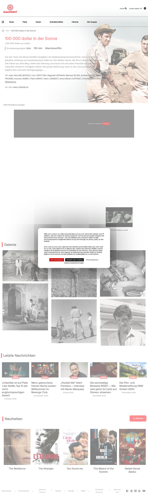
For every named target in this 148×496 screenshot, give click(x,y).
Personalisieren (92, 260)
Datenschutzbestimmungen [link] (74, 263)
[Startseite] (10, 8)
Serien (38, 22)
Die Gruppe (92, 22)
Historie (75, 22)
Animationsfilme (56, 22)
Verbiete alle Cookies (74, 260)
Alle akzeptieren (56, 260)
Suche (122, 9)
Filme (25, 22)
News (11, 22)
